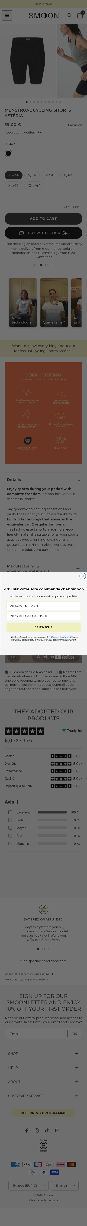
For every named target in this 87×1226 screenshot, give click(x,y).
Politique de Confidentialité (60, 636)
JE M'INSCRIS (43, 627)
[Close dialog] (83, 576)
